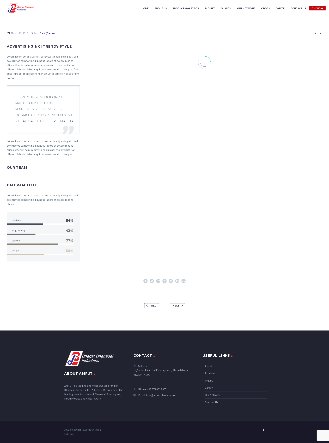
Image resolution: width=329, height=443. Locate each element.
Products (210, 373)
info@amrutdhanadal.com (161, 395)
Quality (226, 8)
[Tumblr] (171, 281)
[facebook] (263, 430)
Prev (153, 305)
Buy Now (317, 8)
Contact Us (298, 8)
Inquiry (210, 8)
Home (145, 8)
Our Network (246, 8)
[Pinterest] (164, 281)
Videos (265, 8)
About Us (161, 8)
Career (280, 8)
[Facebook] (145, 281)
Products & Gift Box (186, 8)
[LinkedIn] (177, 281)
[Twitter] (152, 281)
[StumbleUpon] (183, 281)
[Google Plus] (158, 281)
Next (176, 305)
